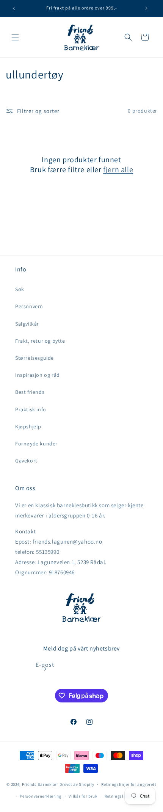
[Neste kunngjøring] (146, 8)
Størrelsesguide (34, 357)
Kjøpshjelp (28, 426)
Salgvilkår (27, 323)
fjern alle (118, 169)
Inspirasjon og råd (37, 375)
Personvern (29, 306)
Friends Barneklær (40, 784)
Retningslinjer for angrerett (129, 784)
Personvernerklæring (40, 796)
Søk (19, 289)
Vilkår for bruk (83, 796)
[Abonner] (44, 668)
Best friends (29, 392)
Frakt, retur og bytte (40, 340)
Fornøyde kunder (36, 443)
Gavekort (26, 460)
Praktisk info (30, 409)
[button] (15, 37)
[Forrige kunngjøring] (14, 8)
